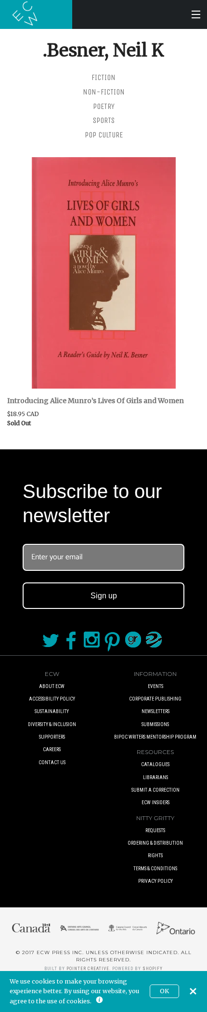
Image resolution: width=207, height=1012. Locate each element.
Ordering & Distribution (155, 843)
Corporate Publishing (155, 699)
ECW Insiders (155, 802)
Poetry (104, 106)
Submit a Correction (155, 790)
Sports (104, 120)
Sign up (104, 596)
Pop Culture (104, 134)
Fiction (103, 77)
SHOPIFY (152, 968)
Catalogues (155, 764)
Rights (155, 855)
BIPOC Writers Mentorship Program (155, 737)
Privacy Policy (155, 881)
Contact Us (52, 762)
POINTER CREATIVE (87, 968)
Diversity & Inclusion (52, 724)
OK (164, 991)
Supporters (52, 737)
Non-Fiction (104, 91)
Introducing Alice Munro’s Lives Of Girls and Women (95, 400)
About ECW (52, 686)
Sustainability (52, 711)
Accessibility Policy (52, 699)
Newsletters (155, 711)
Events (155, 686)
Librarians (155, 777)
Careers (52, 749)
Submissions (155, 724)
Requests (155, 830)
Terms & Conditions (155, 868)
